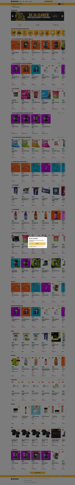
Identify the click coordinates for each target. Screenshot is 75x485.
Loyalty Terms (34, 246)
